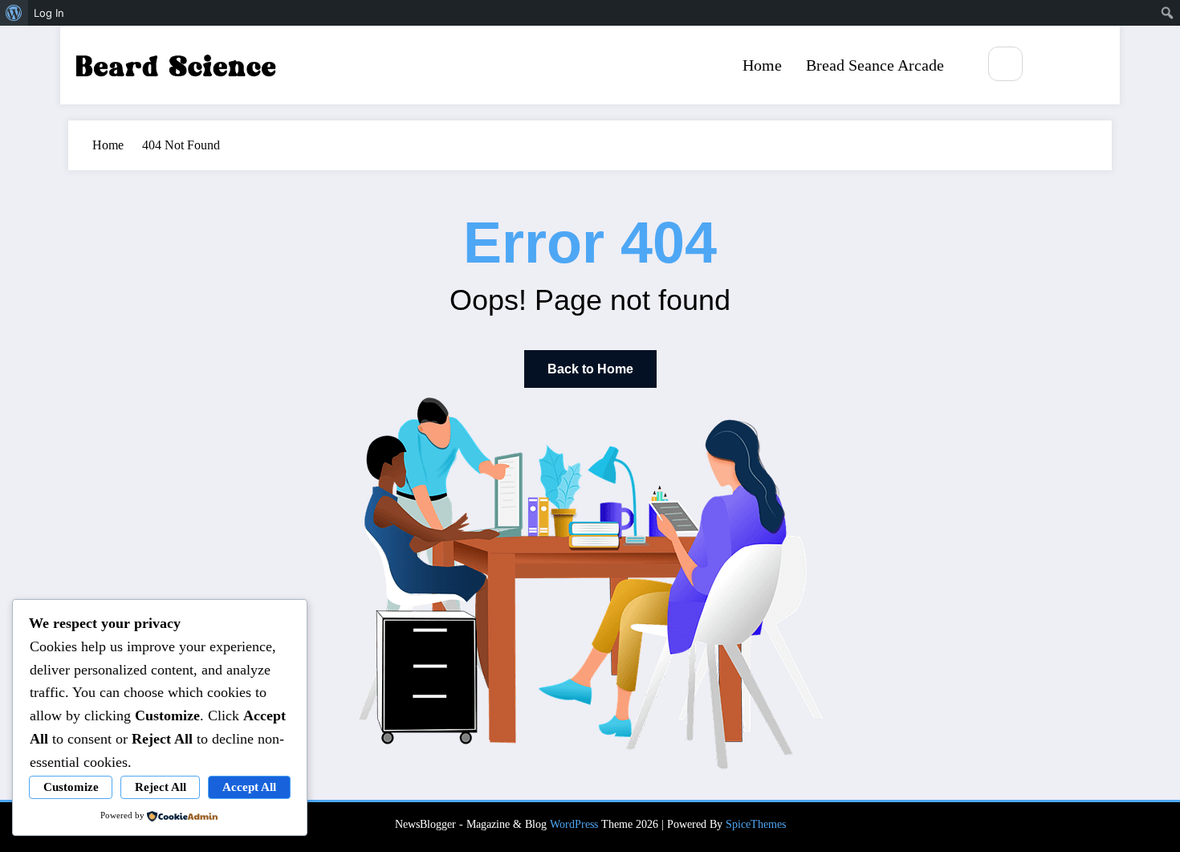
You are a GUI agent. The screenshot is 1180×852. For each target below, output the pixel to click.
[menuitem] (14, 13)
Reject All (160, 787)
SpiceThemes (756, 824)
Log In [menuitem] (49, 12)
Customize (71, 787)
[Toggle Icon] (1090, 65)
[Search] (1005, 64)
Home (762, 65)
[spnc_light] (1053, 65)
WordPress (574, 824)
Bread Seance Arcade (875, 65)
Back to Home (590, 369)
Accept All (249, 787)
